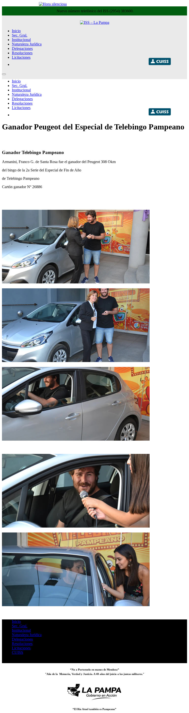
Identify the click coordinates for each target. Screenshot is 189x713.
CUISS (17, 652)
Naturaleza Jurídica (27, 44)
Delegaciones (22, 48)
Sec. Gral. (19, 35)
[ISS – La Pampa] (94, 22)
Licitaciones (21, 57)
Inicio (16, 31)
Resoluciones (22, 53)
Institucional (21, 40)
